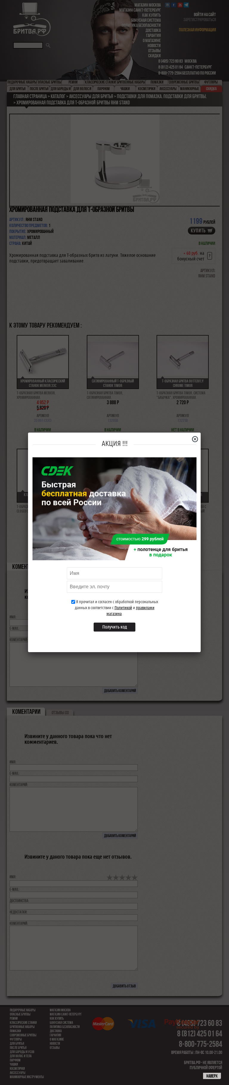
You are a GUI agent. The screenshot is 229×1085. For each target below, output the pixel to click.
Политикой (123, 607)
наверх (212, 1075)
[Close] (197, 439)
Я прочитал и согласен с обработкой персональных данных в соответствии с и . (116, 607)
